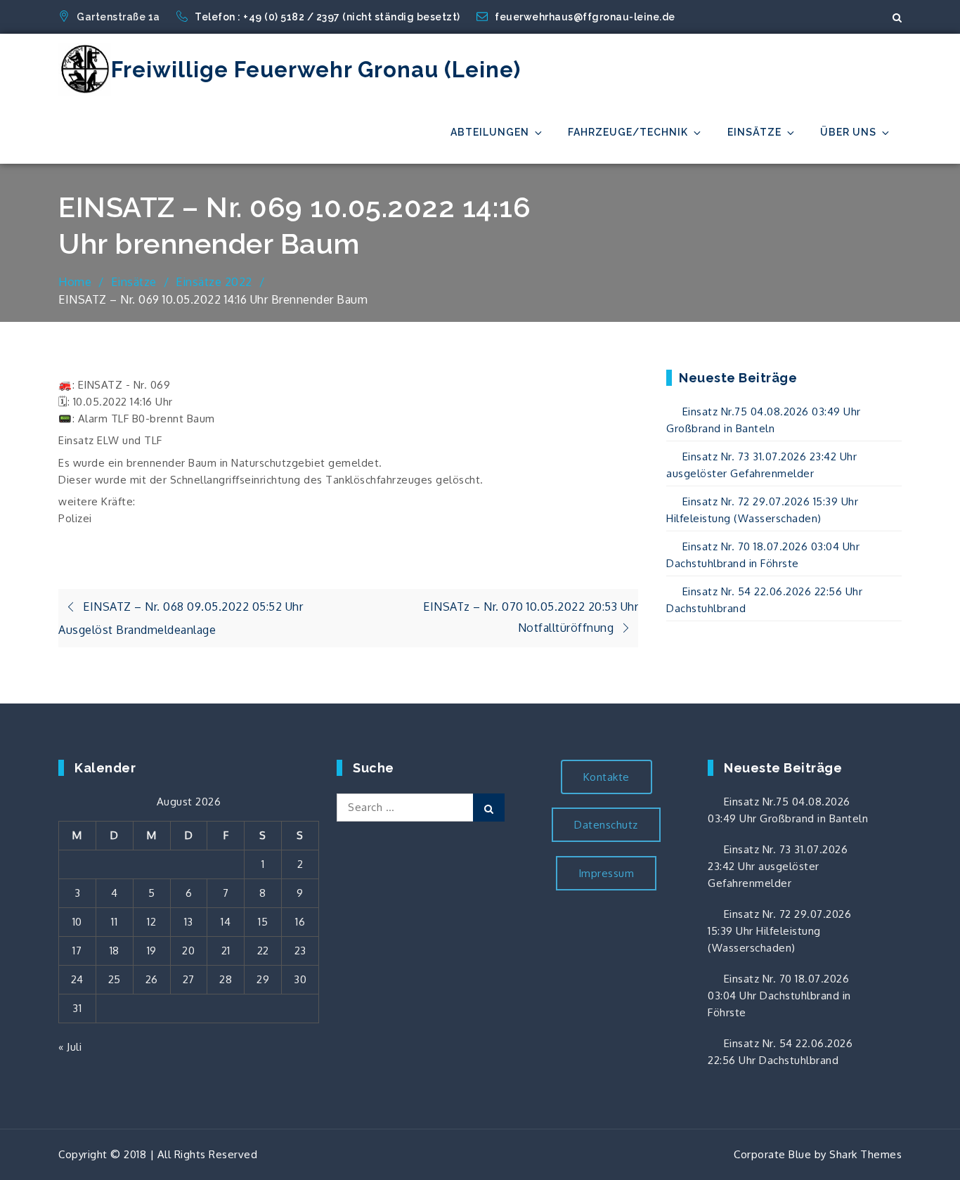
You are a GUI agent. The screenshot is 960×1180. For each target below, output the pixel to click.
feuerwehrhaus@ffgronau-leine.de (585, 16)
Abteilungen (489, 132)
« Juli (70, 1046)
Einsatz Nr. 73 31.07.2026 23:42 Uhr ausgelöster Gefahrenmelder (778, 866)
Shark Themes (865, 1154)
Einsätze (754, 132)
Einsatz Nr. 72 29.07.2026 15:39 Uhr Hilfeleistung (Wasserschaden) (779, 930)
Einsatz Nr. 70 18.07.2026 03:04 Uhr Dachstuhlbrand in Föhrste (779, 995)
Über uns (848, 132)
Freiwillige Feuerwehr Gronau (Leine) (316, 69)
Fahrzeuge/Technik (628, 132)
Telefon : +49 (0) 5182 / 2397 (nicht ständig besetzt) (328, 16)
